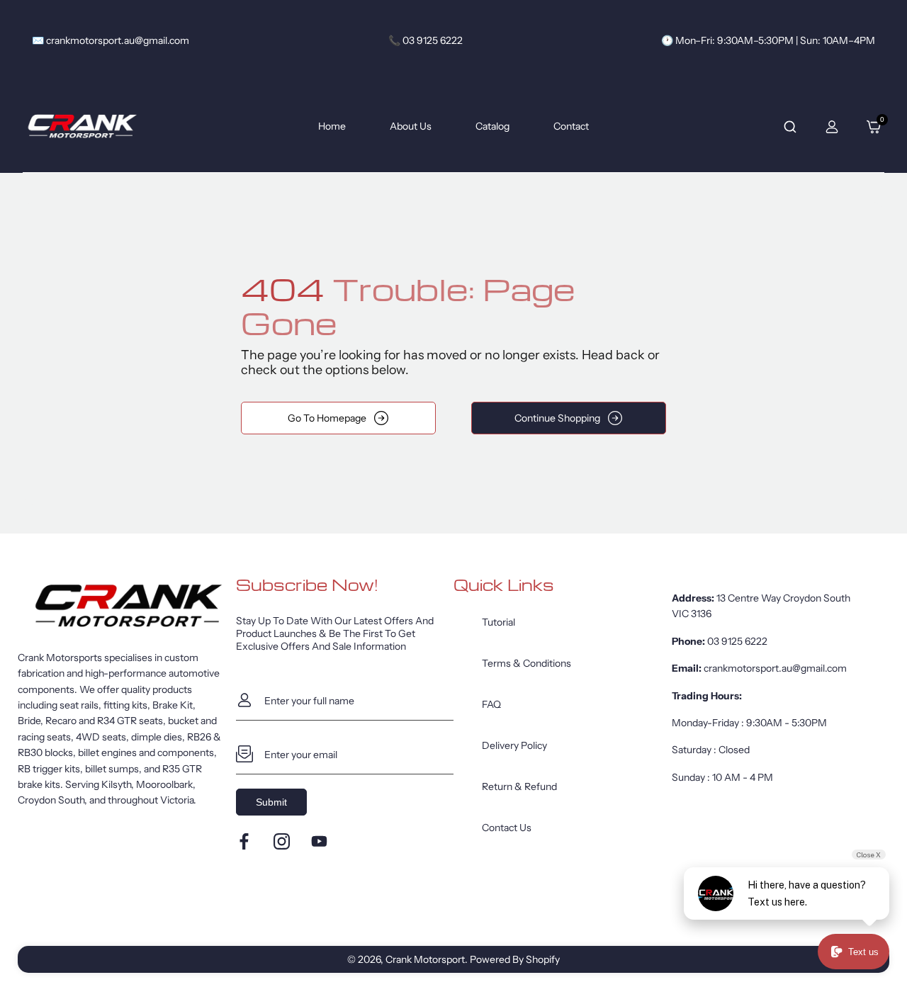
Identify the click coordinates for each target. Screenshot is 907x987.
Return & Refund (519, 786)
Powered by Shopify (515, 959)
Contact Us (506, 827)
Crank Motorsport (425, 959)
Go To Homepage (327, 418)
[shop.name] (127, 606)
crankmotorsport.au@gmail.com (775, 668)
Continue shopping (557, 418)
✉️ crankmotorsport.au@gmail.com (110, 40)
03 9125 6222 (737, 641)
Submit (271, 802)
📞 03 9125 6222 (425, 40)
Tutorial (498, 622)
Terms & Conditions (526, 663)
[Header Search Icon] (790, 126)
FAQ (491, 704)
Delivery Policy (514, 745)
